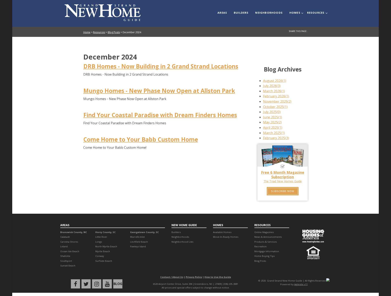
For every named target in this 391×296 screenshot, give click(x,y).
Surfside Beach (103, 260)
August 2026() (274, 80)
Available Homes (222, 232)
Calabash (65, 236)
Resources (316, 12)
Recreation (260, 246)
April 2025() (272, 127)
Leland (64, 246)
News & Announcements (268, 236)
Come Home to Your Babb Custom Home (140, 139)
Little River (101, 236)
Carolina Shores (69, 241)
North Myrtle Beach (106, 246)
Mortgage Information (266, 251)
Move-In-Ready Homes (225, 236)
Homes (294, 12)
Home (86, 32)
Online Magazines (264, 232)
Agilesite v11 (301, 284)
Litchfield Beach (139, 241)
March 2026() (274, 91)
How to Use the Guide (217, 276)
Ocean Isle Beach (69, 251)
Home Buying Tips (264, 255)
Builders (241, 12)
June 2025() (272, 117)
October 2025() (275, 107)
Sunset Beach (67, 265)
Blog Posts (114, 32)
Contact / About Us (171, 276)
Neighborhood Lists (182, 241)
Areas (222, 12)
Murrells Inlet (137, 236)
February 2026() (276, 96)
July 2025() (272, 112)
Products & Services (265, 241)
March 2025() (274, 133)
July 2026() (272, 86)
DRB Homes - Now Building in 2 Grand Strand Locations (160, 66)
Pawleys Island (138, 246)
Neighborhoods (269, 12)
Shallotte (65, 255)
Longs (98, 241)
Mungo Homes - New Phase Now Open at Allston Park (159, 91)
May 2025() (272, 122)
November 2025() (277, 101)
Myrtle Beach (102, 251)
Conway (99, 255)
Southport (66, 260)
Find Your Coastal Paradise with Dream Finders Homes (160, 115)
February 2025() (276, 138)
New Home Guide (184, 225)
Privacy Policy (194, 276)
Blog (117, 284)
